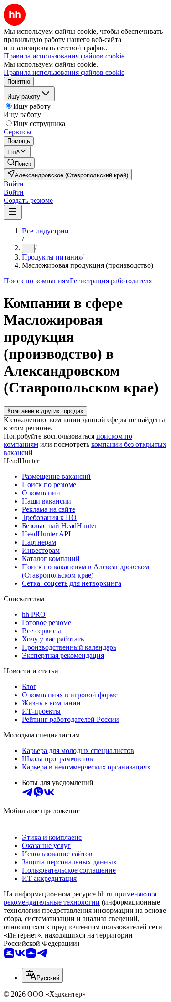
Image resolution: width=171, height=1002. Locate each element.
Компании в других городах (45, 411)
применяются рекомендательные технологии (80, 898)
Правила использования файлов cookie (64, 72)
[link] (19, 163)
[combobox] (42, 975)
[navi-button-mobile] (13, 212)
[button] (14, 184)
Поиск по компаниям (37, 281)
